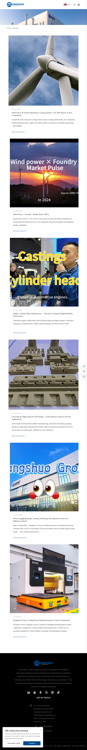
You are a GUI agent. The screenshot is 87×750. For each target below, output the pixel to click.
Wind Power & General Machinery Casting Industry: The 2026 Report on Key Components (42, 114)
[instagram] (52, 692)
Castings (15, 28)
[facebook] (40, 692)
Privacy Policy (79, 746)
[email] (83, 376)
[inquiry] (83, 366)
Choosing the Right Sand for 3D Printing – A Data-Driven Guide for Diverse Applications (41, 418)
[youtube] (34, 692)
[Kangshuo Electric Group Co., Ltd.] (15, 4)
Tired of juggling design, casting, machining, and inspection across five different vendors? (40, 519)
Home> (9, 28)
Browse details (18, 132)
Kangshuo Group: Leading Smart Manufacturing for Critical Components (41, 620)
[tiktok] (58, 692)
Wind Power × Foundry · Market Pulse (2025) (31, 214)
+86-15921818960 (45, 726)
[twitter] (46, 692)
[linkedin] (29, 692)
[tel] (83, 371)
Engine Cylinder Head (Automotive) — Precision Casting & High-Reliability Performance (43, 314)
